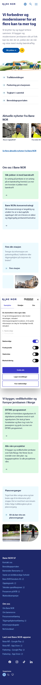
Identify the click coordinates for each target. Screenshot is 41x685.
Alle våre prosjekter (15, 446)
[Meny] (36, 4)
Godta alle (20, 370)
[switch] (36, 347)
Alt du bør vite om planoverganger (17, 516)
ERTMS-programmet (15, 410)
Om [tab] (33, 305)
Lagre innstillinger (20, 377)
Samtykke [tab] (7, 305)
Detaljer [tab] (20, 305)
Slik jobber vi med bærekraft (19, 175)
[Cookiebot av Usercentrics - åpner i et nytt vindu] (25, 299)
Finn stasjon (14, 268)
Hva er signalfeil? (9, 140)
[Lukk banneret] (38, 299)
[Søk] (30, 4)
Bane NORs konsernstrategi (19, 205)
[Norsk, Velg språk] (25, 4)
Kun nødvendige (21, 384)
